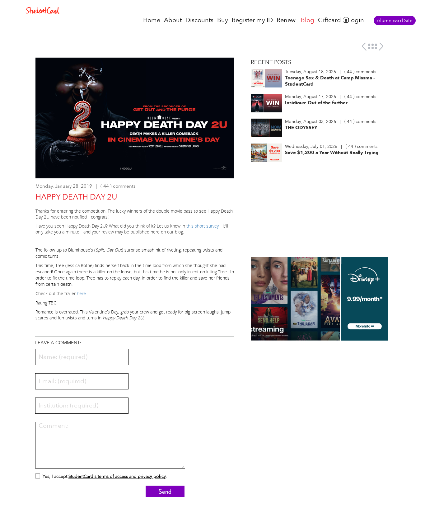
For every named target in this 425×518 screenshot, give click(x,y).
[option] (135, 121)
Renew (286, 20)
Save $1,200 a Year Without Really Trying (332, 152)
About (173, 20)
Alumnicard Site (395, 20)
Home (151, 20)
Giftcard (329, 20)
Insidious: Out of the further (316, 103)
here (81, 293)
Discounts (199, 20)
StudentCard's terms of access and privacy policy (117, 476)
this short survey (202, 226)
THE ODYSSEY (301, 128)
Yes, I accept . (105, 476)
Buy (222, 20)
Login (356, 20)
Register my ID (252, 20)
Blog (307, 20)
